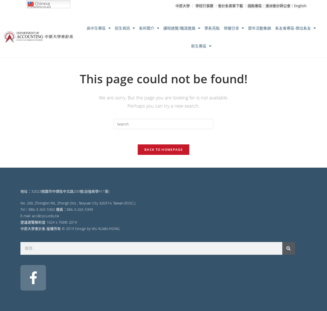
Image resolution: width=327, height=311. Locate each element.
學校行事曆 (204, 5)
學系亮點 (212, 28)
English (300, 5)
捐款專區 (255, 5)
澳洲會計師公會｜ (279, 5)
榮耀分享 (231, 28)
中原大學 (183, 5)
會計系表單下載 (230, 5)
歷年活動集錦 (259, 28)
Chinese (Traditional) (39, 4)
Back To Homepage (163, 149)
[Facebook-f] (33, 278)
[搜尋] (288, 248)
